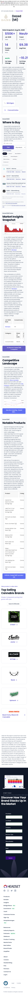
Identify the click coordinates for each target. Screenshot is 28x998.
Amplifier (6, 951)
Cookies (19, 983)
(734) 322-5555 (10, 172)
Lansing (15, 159)
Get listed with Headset (11, 203)
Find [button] (8, 147)
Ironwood (6, 162)
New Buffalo (18, 153)
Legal (12, 983)
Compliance (7, 987)
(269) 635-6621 (10, 194)
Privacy (13, 987)
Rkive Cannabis (14, 380)
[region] (14, 180)
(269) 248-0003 (10, 179)
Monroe (5, 156)
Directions (18, 172)
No (14, 6)
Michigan (14, 250)
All (4, 153)
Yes (27, 5)
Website (24, 172)
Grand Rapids (14, 156)
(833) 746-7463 (10, 186)
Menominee (6, 159)
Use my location (7, 150)
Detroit (11, 153)
